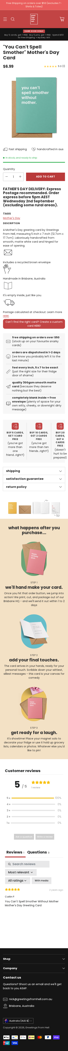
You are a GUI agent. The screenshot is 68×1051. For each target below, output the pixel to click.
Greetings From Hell (37, 1027)
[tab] (38, 852)
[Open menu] (5, 19)
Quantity (9, 169)
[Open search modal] (12, 19)
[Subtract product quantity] (6, 177)
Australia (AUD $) (19, 1020)
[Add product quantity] (20, 177)
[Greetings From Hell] (34, 19)
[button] (34, 798)
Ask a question (23, 836)
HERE (6, 316)
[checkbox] (41, 880)
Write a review (45, 836)
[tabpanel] (34, 893)
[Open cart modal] (62, 19)
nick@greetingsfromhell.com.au (30, 999)
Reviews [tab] (15, 852)
